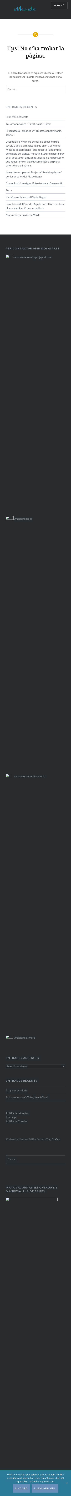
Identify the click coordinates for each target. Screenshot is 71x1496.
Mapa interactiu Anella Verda (23, 214)
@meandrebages (23, 518)
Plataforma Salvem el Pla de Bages (26, 197)
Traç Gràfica (53, 1139)
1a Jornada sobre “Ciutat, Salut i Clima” (28, 123)
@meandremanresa (24, 1037)
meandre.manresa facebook (29, 776)
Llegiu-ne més (44, 1488)
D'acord (21, 1488)
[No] (66, 1483)
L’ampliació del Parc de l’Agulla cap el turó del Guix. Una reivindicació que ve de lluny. (35, 205)
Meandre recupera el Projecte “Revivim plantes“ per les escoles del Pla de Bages (34, 174)
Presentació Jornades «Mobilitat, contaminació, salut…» (34, 132)
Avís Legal (11, 1117)
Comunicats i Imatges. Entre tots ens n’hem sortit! (35, 183)
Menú (60, 5)
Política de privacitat (17, 1113)
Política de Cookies (16, 1121)
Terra (9, 190)
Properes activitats (17, 116)
